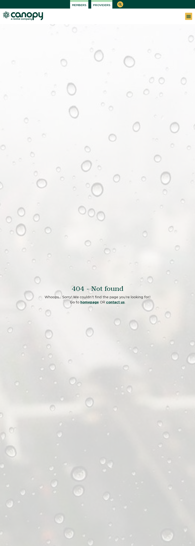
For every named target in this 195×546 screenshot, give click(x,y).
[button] (120, 4)
